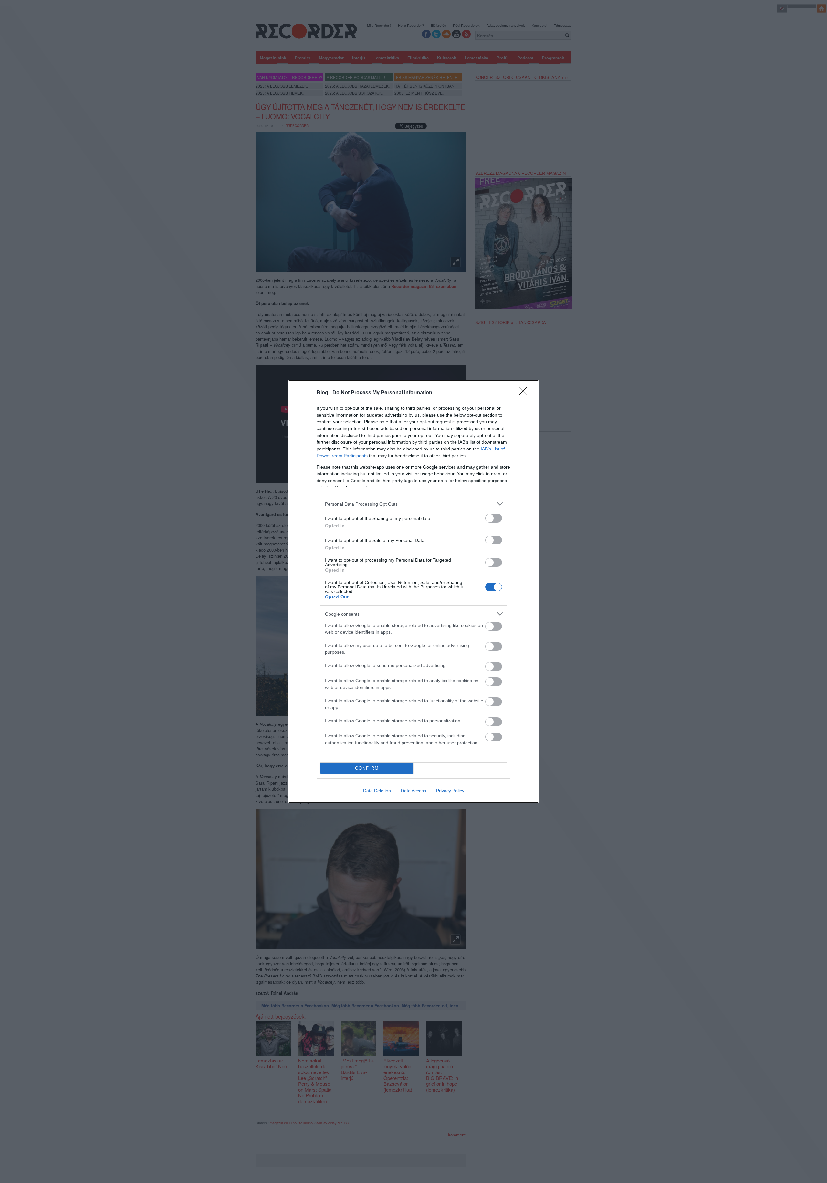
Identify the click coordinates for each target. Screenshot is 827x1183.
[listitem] (413, 504)
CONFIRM (367, 768)
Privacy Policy (450, 790)
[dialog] (413, 591)
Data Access (413, 790)
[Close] (525, 393)
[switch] (493, 518)
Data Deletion (377, 790)
